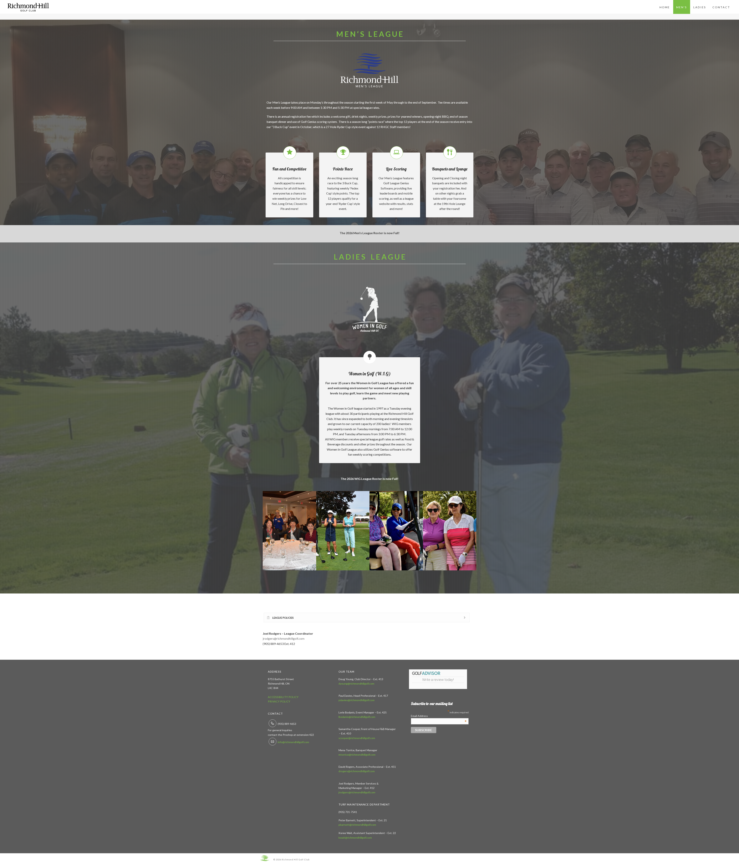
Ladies (699, 7)
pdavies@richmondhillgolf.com (357, 700)
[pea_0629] (396, 531)
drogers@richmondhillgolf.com (357, 771)
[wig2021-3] (343, 531)
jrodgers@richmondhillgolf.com (283, 638)
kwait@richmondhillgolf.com (355, 837)
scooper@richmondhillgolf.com (357, 738)
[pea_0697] (450, 531)
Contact (721, 7)
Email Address (439, 715)
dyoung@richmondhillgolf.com (356, 683)
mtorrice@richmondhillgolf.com (357, 754)
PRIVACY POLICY (279, 701)
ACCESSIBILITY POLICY (283, 697)
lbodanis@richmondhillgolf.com (357, 716)
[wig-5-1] (289, 531)
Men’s (681, 7)
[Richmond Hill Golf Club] (264, 857)
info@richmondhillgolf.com (293, 742)
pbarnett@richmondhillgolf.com (357, 824)
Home (665, 7)
